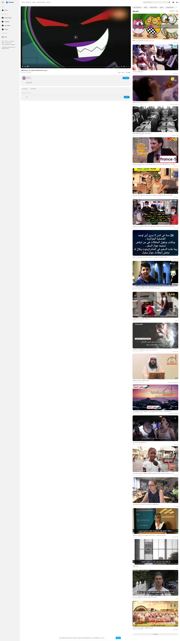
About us (7, 41)
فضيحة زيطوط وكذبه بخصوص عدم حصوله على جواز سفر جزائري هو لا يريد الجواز (150, 257)
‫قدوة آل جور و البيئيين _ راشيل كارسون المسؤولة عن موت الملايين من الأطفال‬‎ (149, 535)
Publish (126, 97)
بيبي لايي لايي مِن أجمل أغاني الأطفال (140, 102)
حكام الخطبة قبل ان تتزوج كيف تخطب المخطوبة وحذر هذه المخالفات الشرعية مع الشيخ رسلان (152, 411)
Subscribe (126, 78)
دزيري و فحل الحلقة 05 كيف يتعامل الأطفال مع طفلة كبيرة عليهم (146, 288)
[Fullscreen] (129, 66)
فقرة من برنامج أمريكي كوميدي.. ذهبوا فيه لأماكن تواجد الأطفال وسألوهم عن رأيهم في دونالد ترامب (153, 473)
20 (121, 66)
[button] (177, 2)
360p (126, 66)
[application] (76, 37)
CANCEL (120, 97)
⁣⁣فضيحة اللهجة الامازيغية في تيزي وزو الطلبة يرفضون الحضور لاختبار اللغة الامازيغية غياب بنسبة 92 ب (153, 226)
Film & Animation (26, 2)
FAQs (3, 41)
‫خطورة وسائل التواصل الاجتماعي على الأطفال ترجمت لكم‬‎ (145, 597)
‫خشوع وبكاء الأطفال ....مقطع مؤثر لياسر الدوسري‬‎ (143, 627)
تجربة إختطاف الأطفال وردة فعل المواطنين (141, 318)
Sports (161, 7)
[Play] (22, 66)
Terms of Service (6, 44)
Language (12, 44)
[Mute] (124, 66)
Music (34, 2)
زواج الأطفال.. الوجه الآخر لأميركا (139, 442)
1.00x (119, 66)
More (48, 2)
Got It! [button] (118, 638)
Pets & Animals (41, 2)
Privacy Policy (8, 43)
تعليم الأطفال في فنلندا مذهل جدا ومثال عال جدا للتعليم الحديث (146, 504)
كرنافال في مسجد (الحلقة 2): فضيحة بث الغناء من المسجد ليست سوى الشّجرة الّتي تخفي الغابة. (153, 195)
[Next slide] (176, 7)
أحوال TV (28, 77)
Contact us (11, 41)
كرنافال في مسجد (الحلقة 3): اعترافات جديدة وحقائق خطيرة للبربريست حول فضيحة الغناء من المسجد (154, 164)
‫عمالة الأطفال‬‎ (135, 566)
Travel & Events (169, 7)
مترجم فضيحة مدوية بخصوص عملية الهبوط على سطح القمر (145, 349)
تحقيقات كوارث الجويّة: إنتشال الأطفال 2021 (142, 133)
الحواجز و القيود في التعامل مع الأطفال (141, 380)
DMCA (3, 43)
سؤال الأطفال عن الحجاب (138, 71)
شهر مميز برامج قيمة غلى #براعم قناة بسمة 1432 (143, 40)
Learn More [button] (101, 638)
